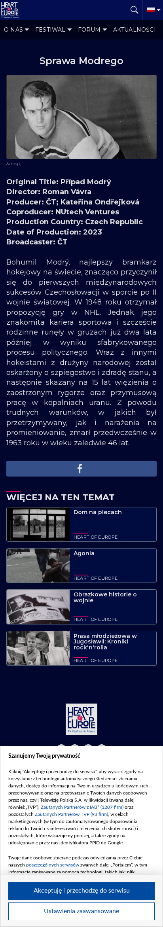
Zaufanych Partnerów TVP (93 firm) (71, 814)
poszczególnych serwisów (52, 865)
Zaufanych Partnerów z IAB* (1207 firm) (82, 807)
